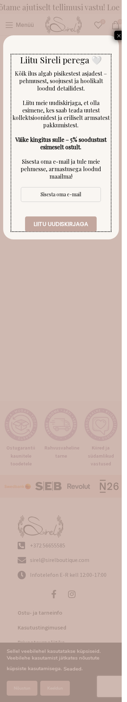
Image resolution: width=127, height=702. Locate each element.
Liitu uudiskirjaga (61, 224)
